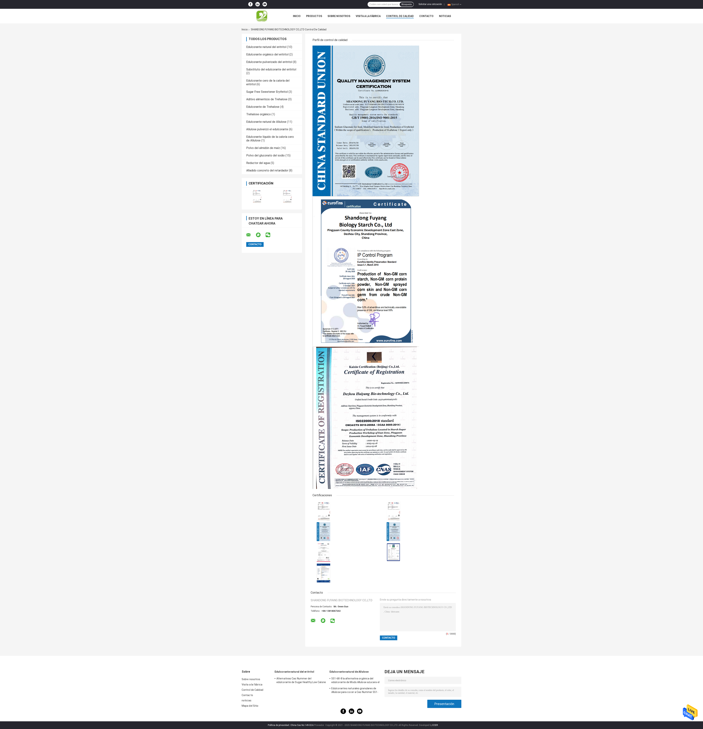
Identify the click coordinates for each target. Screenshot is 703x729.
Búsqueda (406, 4)
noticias (445, 16)
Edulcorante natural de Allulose (266, 122)
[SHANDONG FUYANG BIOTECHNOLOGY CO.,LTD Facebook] (250, 4)
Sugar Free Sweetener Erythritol (267, 92)
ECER (435, 725)
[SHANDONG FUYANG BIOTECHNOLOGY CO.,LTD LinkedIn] (257, 4)
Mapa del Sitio (250, 705)
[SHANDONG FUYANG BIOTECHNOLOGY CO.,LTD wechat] (270, 234)
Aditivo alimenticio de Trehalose (266, 99)
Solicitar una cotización (430, 4)
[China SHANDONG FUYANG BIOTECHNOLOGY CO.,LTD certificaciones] (257, 196)
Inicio (297, 16)
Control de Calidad (400, 16)
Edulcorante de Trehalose (262, 107)
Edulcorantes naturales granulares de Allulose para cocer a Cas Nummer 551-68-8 (354, 691)
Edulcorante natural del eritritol (266, 47)
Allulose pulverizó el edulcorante (267, 129)
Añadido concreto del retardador (267, 170)
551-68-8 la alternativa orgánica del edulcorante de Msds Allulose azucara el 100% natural (355, 681)
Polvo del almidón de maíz (263, 148)
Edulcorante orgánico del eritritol (267, 54)
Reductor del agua (258, 163)
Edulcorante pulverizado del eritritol (269, 62)
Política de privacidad (278, 725)
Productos (314, 16)
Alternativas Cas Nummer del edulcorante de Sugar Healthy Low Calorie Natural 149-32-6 (301, 681)
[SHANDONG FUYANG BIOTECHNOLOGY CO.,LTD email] (250, 234)
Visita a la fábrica (368, 16)
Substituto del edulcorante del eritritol (271, 69)
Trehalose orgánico (258, 114)
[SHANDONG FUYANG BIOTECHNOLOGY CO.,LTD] (262, 16)
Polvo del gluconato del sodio (265, 155)
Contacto (426, 16)
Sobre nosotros (339, 16)
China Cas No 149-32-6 (302, 725)
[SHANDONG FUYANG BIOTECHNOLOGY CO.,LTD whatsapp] (260, 234)
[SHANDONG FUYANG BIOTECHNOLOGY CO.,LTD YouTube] (264, 4)
